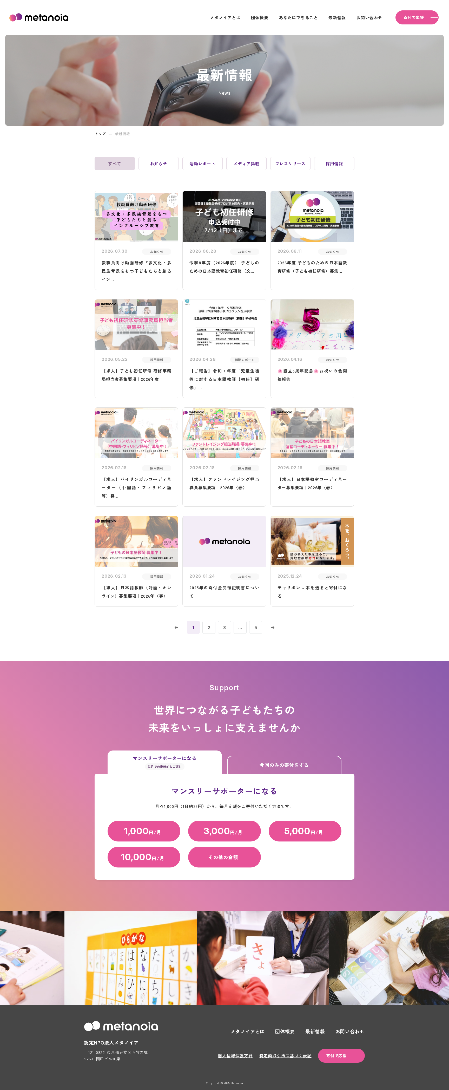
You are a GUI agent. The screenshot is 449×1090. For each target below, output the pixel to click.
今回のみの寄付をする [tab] (284, 764)
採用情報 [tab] (334, 163)
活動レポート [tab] (202, 163)
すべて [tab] (114, 163)
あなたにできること (298, 17)
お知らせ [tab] (158, 163)
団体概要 (259, 17)
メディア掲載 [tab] (246, 163)
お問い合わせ (369, 17)
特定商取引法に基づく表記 (285, 1055)
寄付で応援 (414, 17)
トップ (100, 133)
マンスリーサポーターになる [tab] (165, 762)
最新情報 (337, 17)
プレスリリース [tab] (290, 163)
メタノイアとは (225, 17)
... (240, 627)
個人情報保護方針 (235, 1055)
